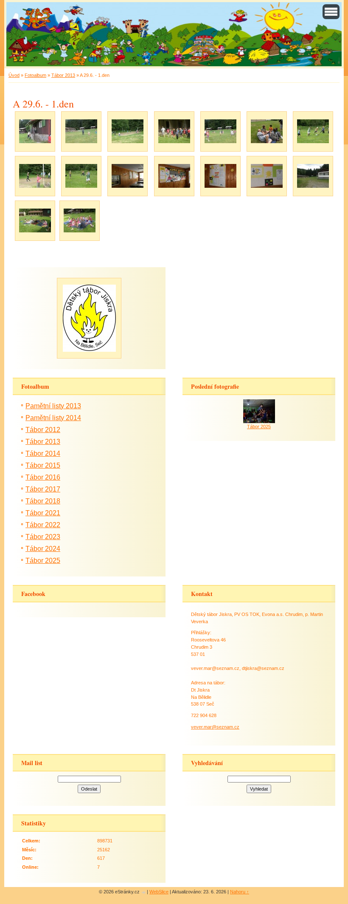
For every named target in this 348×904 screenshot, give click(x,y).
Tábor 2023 (42, 536)
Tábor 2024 (42, 548)
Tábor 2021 (42, 513)
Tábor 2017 (42, 489)
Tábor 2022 (42, 524)
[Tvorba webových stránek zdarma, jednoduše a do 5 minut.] (144, 892)
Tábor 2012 (42, 429)
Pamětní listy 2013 (53, 406)
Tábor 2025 (42, 560)
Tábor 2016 (42, 477)
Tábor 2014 (42, 453)
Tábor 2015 (42, 465)
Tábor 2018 (42, 501)
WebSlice (158, 891)
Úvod (14, 75)
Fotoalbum (35, 75)
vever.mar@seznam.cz (215, 726)
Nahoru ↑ (239, 891)
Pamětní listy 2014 (53, 417)
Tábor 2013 (63, 75)
